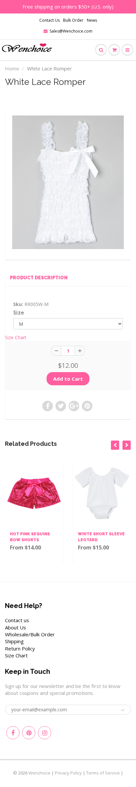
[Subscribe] (122, 710)
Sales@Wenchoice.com (71, 31)
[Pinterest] (28, 732)
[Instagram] (44, 732)
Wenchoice (39, 773)
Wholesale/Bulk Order (30, 634)
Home (12, 68)
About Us (15, 627)
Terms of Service (103, 773)
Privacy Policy (68, 773)
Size (18, 312)
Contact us (17, 620)
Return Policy (20, 648)
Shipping (14, 641)
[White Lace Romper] (68, 182)
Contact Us (49, 20)
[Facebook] (12, 732)
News (92, 20)
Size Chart (15, 337)
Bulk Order (73, 20)
